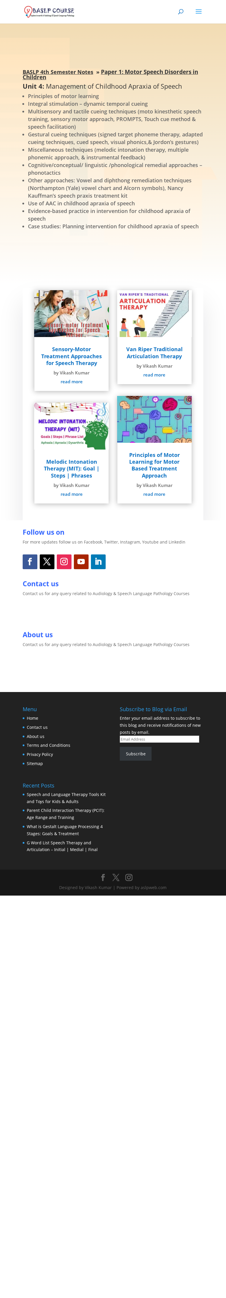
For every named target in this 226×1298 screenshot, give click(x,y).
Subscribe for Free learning (113, 252)
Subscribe (136, 754)
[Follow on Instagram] (64, 561)
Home (32, 718)
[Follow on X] (47, 561)
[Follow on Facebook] (30, 561)
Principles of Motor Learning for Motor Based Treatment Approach (154, 465)
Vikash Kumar (74, 373)
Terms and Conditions (48, 745)
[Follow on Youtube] (81, 561)
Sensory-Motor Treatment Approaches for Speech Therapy (71, 356)
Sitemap (35, 763)
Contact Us (45, 614)
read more (72, 381)
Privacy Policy (40, 754)
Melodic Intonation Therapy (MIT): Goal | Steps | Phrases (71, 468)
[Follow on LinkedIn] (98, 561)
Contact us (37, 727)
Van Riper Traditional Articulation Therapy (154, 352)
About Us (42, 665)
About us (35, 736)
